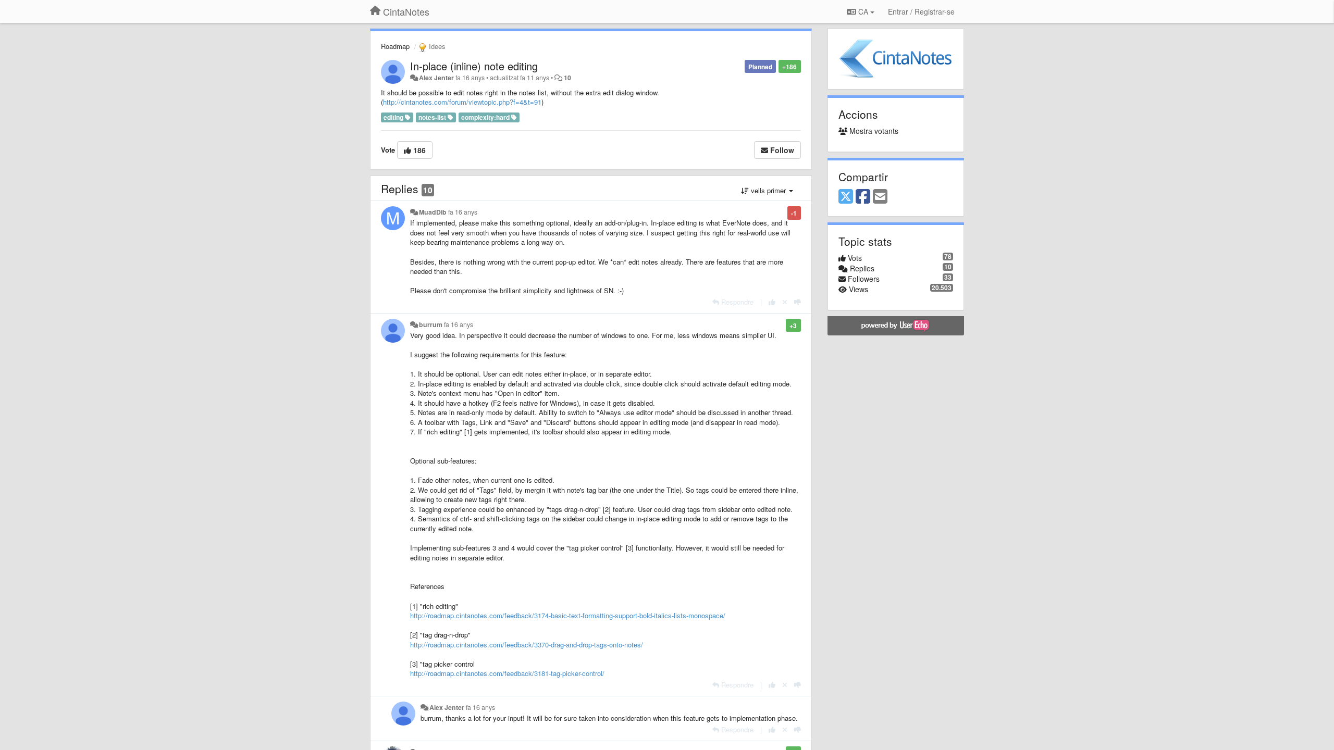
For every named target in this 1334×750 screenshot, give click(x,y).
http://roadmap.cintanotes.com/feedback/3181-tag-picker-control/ (507, 673)
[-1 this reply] (797, 302)
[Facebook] (863, 197)
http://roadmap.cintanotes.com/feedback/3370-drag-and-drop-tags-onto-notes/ (526, 644)
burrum (430, 324)
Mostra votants (872, 131)
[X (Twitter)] (845, 197)
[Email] (880, 197)
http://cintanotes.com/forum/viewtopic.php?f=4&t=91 (462, 102)
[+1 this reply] (772, 302)
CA (863, 11)
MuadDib (433, 212)
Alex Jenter (436, 77)
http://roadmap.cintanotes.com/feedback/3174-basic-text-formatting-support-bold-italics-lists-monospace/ (567, 615)
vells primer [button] (768, 190)
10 (567, 77)
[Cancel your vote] (784, 302)
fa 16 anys (462, 212)
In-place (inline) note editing (474, 65)
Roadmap (395, 46)
